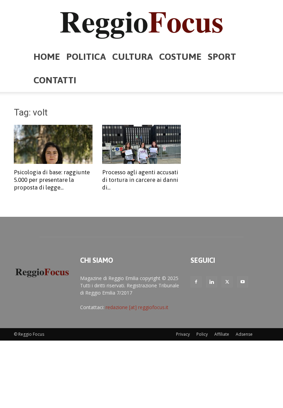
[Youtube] (242, 281)
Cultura (132, 56)
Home (46, 56)
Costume (180, 56)
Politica (86, 56)
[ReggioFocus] (141, 22)
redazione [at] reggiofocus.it (137, 307)
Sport (222, 56)
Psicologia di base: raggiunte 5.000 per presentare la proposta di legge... (52, 180)
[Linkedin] (211, 281)
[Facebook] (196, 281)
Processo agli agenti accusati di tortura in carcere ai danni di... (140, 180)
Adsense (244, 334)
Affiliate (221, 334)
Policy (202, 334)
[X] (227, 281)
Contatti (54, 80)
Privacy (183, 334)
